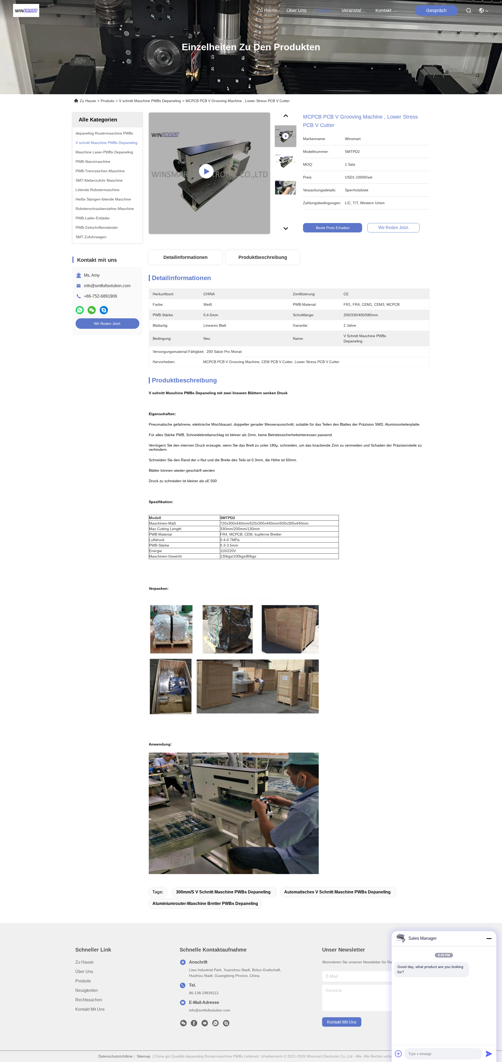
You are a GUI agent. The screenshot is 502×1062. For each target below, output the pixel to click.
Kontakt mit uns (90, 1009)
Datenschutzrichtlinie (115, 1056)
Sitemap (143, 1056)
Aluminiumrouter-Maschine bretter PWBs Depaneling (205, 903)
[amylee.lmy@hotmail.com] (226, 1024)
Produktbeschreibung (262, 257)
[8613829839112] (215, 1024)
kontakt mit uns (388, 10)
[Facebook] (194, 1024)
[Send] (489, 1053)
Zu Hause (267, 10)
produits (324, 10)
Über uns (296, 10)
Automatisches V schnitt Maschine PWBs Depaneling (337, 892)
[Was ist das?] (79, 310)
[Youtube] (204, 1024)
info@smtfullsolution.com (107, 285)
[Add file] (398, 1053)
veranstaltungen (354, 10)
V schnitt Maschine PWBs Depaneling (150, 101)
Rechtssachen (88, 1000)
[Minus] (489, 938)
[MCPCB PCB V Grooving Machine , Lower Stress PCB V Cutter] (209, 173)
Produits (107, 101)
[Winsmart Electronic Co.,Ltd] (26, 10)
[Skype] (104, 310)
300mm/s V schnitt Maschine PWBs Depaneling (223, 892)
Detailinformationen (185, 257)
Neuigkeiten (86, 990)
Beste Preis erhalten (333, 228)
